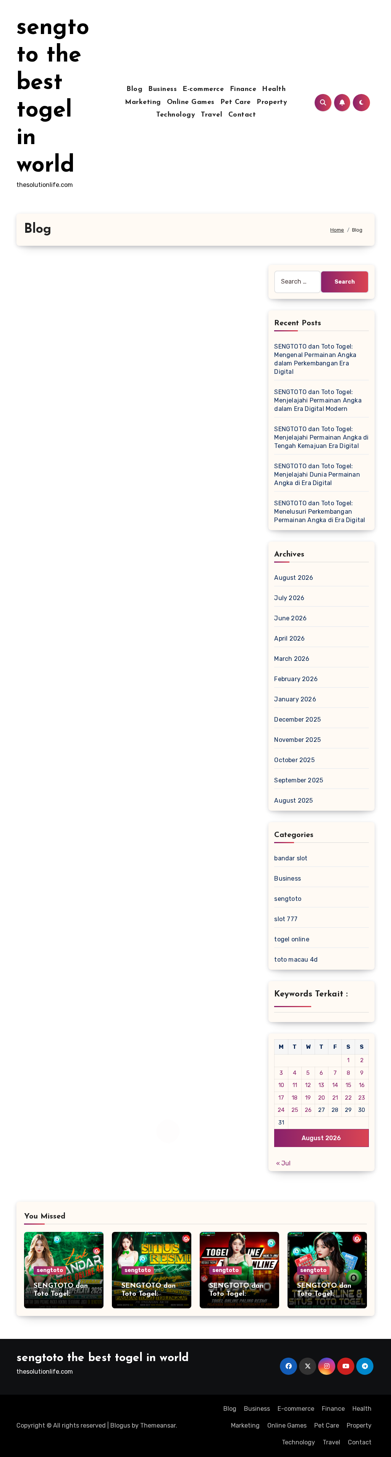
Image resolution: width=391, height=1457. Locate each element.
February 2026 (296, 679)
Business (162, 89)
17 (281, 1097)
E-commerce (203, 89)
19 (308, 1097)
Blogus (120, 1425)
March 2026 (291, 658)
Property (272, 102)
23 (361, 1097)
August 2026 (293, 577)
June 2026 (290, 618)
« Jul (283, 1163)
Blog (134, 89)
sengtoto (287, 898)
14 (335, 1085)
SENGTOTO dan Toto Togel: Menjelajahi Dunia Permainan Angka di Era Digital (317, 474)
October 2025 (294, 760)
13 (321, 1085)
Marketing (143, 102)
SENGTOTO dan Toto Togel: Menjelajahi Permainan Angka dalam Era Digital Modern (317, 400)
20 (321, 1097)
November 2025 (297, 739)
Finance (243, 89)
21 (335, 1097)
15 (348, 1085)
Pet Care (235, 102)
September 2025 (298, 780)
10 (281, 1085)
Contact (242, 115)
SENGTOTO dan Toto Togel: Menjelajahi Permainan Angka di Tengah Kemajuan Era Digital (321, 437)
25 (294, 1110)
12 (308, 1085)
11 (294, 1085)
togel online (291, 939)
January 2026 (295, 699)
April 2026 (289, 638)
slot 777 (285, 919)
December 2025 (297, 719)
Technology (175, 115)
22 (348, 1097)
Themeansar (158, 1425)
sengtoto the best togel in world (102, 1358)
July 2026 (289, 598)
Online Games (191, 102)
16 (362, 1085)
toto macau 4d (296, 959)
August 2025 (293, 800)
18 (294, 1097)
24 (281, 1110)
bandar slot (290, 858)
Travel (211, 115)
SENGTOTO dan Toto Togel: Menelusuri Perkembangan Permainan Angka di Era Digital (319, 512)
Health (274, 89)
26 (308, 1110)
